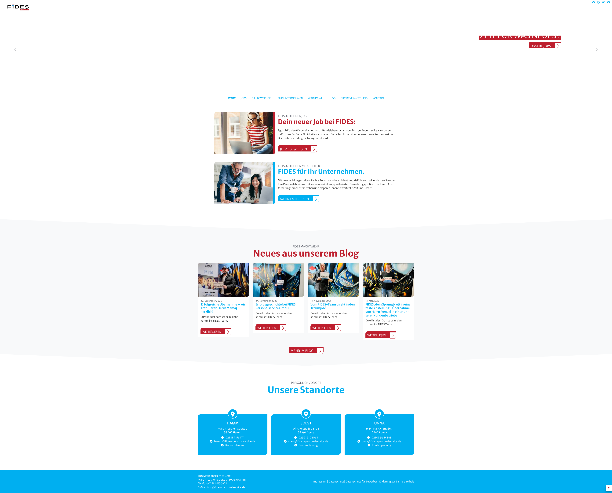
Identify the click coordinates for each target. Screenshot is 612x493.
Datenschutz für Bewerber (361, 481)
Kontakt (378, 98)
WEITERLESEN (211, 332)
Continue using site (303, 16)
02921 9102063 (308, 437)
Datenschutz (336, 481)
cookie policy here (357, 5)
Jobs (244, 98)
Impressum (320, 481)
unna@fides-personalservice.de (381, 441)
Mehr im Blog (302, 351)
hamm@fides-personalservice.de (234, 441)
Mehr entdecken (294, 199)
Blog (332, 98)
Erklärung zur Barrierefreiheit (396, 481)
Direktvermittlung (354, 98)
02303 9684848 (381, 437)
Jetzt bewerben (293, 149)
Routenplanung (234, 445)
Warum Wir (316, 98)
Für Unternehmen (290, 98)
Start (232, 98)
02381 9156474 (235, 437)
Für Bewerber (261, 98)
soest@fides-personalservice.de (308, 441)
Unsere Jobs (541, 46)
